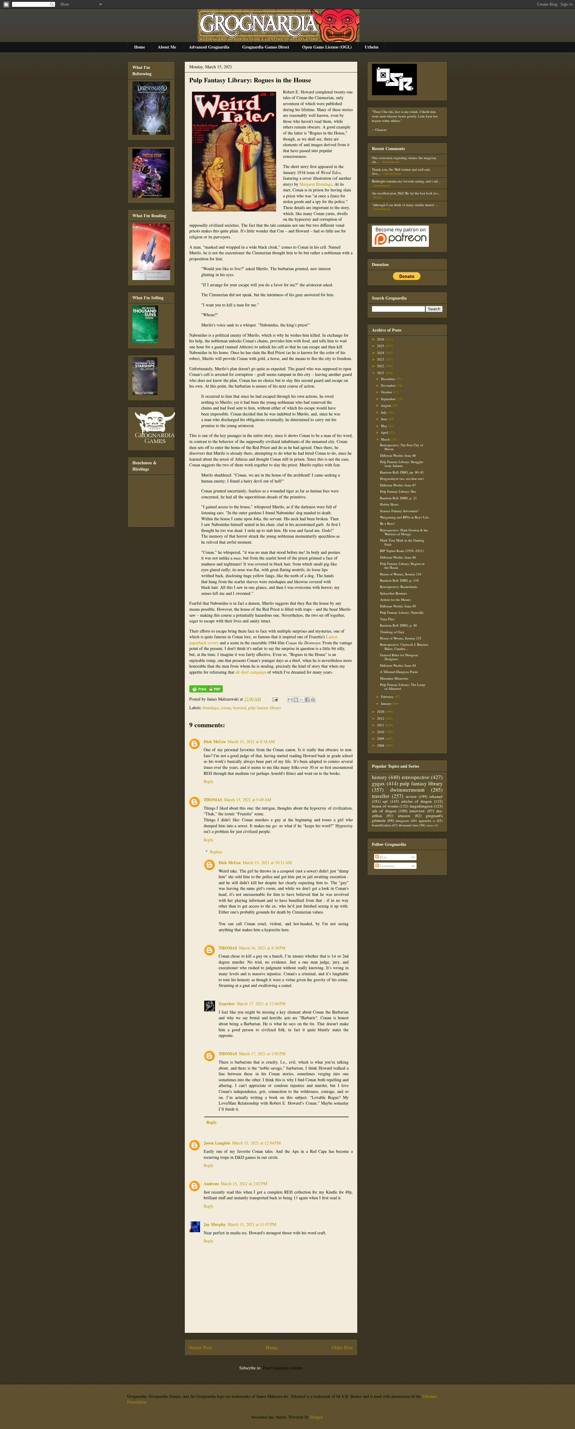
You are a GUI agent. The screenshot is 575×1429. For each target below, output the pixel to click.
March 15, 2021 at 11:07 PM (252, 1224)
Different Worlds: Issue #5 (398, 606)
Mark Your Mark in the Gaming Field (402, 542)
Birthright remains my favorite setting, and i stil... (406, 181)
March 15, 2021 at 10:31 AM (267, 862)
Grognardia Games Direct (265, 47)
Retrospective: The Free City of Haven (401, 447)
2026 (381, 339)
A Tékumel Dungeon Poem (399, 671)
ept (385, 801)
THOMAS (213, 799)
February (387, 696)
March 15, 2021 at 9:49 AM (247, 799)
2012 (381, 718)
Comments (386, 866)
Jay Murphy (215, 1224)
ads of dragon (384, 810)
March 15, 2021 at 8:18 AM (251, 741)
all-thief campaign (250, 672)
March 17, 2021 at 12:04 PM (261, 1003)
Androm (211, 1183)
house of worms (385, 806)
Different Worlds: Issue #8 (398, 455)
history (379, 777)
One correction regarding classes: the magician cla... (404, 159)
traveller (380, 795)
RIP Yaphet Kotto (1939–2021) (402, 550)
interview (417, 810)
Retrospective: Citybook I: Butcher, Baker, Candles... (404, 646)
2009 (381, 738)
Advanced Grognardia (209, 47)
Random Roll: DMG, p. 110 (399, 580)
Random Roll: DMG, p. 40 (398, 625)
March (386, 439)
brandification (381, 825)
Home (139, 47)
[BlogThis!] (296, 700)
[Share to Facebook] (307, 700)
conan (226, 707)
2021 (381, 373)
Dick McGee (215, 741)
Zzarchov (227, 1003)
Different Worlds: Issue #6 (398, 557)
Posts (383, 857)
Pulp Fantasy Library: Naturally (402, 612)
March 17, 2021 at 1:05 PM (262, 1053)
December (388, 378)
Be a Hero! (387, 523)
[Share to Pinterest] (313, 700)
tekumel (436, 796)
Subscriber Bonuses (393, 593)
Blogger (316, 1417)
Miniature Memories (394, 678)
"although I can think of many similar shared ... (405, 204)
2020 (381, 711)
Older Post (342, 1347)
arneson (404, 815)
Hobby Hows (389, 504)
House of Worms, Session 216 (400, 574)
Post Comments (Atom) (283, 1368)
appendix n (427, 820)
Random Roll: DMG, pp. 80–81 (402, 472)
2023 (381, 359)
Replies (216, 852)
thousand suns (408, 825)
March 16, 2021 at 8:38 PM (262, 948)
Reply (209, 781)
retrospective (415, 777)
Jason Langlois (217, 1143)
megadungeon (421, 806)
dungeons (402, 820)
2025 (381, 346)
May (384, 426)
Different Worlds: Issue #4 (398, 665)
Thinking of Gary (392, 632)
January (387, 703)
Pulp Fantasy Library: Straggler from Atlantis (401, 463)
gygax (378, 783)
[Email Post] (274, 699)
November (389, 385)
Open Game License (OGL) (327, 47)
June (384, 419)
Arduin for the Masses (395, 599)
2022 (381, 366)
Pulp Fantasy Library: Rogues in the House (250, 80)
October (387, 392)
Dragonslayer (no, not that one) (402, 478)
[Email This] (290, 700)
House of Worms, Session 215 (400, 638)
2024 (381, 352)
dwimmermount (407, 789)
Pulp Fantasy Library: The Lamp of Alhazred (402, 686)
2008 (381, 745)
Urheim (372, 47)
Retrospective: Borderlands (398, 586)
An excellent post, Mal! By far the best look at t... (406, 193)
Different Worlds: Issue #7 (398, 485)
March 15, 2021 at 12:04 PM (256, 1143)
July (384, 412)
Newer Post (200, 1347)
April (385, 432)
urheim (429, 825)
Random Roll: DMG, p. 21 (398, 498)
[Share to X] (302, 700)
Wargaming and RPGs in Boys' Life (404, 517)
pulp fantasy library (264, 707)
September (389, 399)
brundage (210, 707)
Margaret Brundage (315, 184)
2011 (381, 725)
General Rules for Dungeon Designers (399, 657)
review (411, 796)
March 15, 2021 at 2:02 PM (244, 1183)
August (386, 405)
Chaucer (381, 129)
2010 (381, 732)
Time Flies (387, 619)
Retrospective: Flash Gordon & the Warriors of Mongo (404, 532)
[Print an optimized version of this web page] (206, 691)
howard (239, 707)
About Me (167, 47)
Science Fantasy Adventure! (399, 511)
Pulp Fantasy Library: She (398, 491)
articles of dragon (416, 801)
